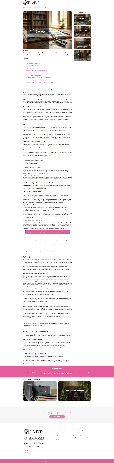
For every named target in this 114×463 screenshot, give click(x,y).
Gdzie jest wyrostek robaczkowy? (79, 436)
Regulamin (46, 461)
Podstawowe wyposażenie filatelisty (34, 67)
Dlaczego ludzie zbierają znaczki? (34, 62)
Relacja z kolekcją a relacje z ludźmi (34, 63)
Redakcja (26, 450)
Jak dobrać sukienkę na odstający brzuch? (80, 432)
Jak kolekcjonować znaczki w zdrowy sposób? (36, 84)
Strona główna (26, 7)
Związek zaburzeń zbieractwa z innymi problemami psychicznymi (40, 82)
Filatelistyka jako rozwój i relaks (33, 72)
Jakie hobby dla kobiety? (82, 19)
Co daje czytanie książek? (82, 43)
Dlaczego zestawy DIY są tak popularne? (82, 31)
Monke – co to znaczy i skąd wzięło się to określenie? (74, 391)
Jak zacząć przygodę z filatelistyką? (34, 65)
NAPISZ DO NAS (57, 416)
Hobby (77, 3)
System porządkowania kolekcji (33, 68)
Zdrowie (82, 3)
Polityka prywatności (27, 461)
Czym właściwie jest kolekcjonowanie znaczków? (37, 60)
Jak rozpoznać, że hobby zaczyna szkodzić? (36, 80)
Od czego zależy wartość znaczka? (34, 75)
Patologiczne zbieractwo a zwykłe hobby (35, 79)
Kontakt (26, 452)
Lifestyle (88, 3)
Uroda (73, 3)
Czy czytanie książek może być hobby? (82, 55)
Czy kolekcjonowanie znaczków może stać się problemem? (39, 77)
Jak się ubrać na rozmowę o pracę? (39, 391)
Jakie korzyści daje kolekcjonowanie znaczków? (36, 70)
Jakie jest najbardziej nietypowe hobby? (79, 434)
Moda (69, 3)
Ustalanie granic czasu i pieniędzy (34, 86)
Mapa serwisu (37, 461)
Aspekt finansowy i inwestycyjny (33, 74)
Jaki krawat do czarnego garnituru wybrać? (79, 437)
